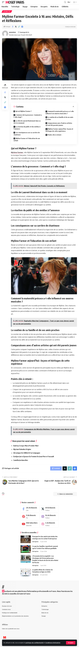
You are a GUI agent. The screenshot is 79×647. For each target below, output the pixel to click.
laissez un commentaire (66, 494)
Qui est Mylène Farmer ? (23, 111)
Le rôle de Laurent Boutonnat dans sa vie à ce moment (27, 122)
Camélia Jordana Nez (20, 460)
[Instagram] (49, 516)
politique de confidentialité (34, 643)
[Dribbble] (49, 524)
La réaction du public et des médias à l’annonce (27, 128)
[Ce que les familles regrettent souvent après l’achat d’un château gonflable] (25, 549)
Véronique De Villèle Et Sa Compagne (26, 453)
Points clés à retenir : (55, 135)
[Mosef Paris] (4, 637)
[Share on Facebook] (12, 26)
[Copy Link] (18, 26)
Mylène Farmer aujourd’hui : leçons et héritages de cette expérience (59, 130)
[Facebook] (29, 508)
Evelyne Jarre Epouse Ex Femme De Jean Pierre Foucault (33, 456)
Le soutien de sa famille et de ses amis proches (59, 118)
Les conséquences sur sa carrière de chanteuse (27, 134)
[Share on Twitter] (15, 26)
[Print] (22, 26)
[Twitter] (49, 508)
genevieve (12, 32)
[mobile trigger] (4, 2)
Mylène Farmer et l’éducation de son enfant (27, 139)
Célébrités (6, 11)
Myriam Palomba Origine (22, 449)
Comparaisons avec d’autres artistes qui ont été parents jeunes (59, 124)
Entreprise (35, 541)
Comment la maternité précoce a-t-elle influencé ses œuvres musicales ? (60, 112)
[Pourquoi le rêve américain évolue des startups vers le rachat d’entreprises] (25, 539)
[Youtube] (29, 524)
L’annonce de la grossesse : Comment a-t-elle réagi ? (28, 116)
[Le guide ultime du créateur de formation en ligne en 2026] (25, 572)
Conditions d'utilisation (52, 643)
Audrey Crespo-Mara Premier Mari (25, 446)
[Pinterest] (29, 516)
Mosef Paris (15, 2)
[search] (65, 2)
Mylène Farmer (17, 152)
